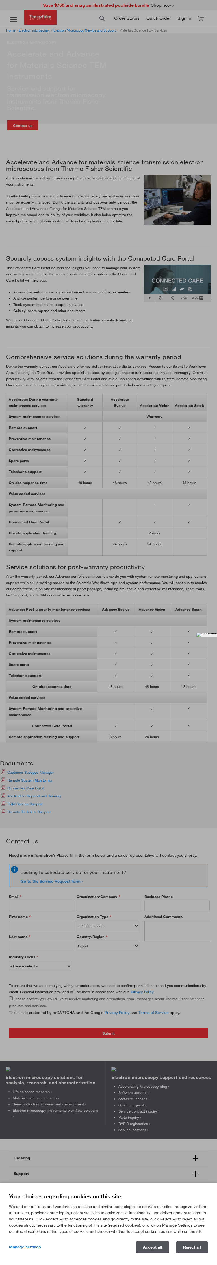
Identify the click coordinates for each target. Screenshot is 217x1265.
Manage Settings (25, 1246)
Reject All (192, 1247)
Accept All (152, 1247)
